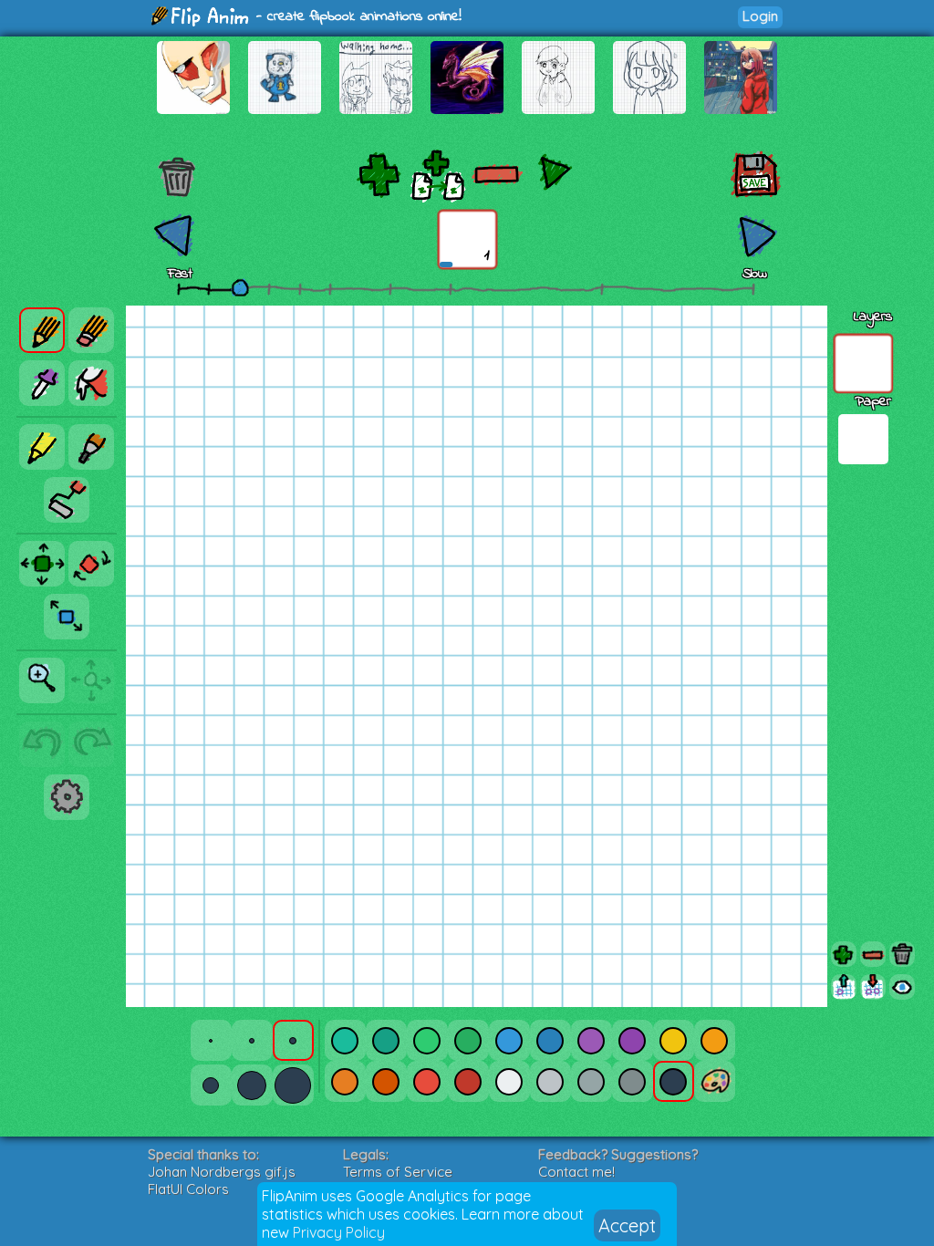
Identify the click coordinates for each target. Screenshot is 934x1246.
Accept (627, 1225)
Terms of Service (397, 1171)
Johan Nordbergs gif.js (222, 1171)
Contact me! (576, 1171)
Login (760, 16)
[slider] (240, 287)
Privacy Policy (339, 1232)
